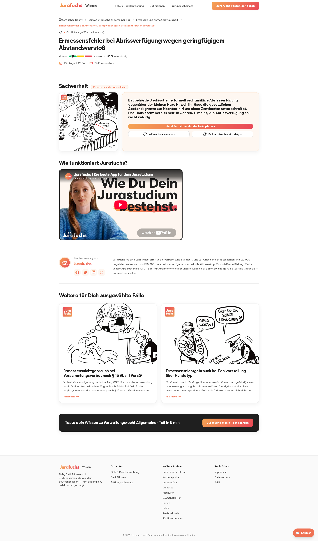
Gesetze (168, 487)
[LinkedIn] (93, 272)
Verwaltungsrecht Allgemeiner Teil (109, 20)
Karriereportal (171, 477)
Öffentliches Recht (71, 20)
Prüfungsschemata (182, 5)
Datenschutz (222, 477)
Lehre (166, 508)
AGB (217, 482)
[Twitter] (85, 272)
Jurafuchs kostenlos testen (235, 6)
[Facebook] (77, 272)
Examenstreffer (172, 497)
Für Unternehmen (173, 518)
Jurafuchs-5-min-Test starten (228, 422)
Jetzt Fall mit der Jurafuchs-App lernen (190, 126)
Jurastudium (170, 482)
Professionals (171, 513)
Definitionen (157, 5)
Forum (166, 502)
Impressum (221, 472)
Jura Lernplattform (174, 472)
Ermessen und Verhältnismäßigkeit (157, 20)
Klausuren (168, 492)
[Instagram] (101, 272)
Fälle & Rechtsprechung (129, 5)
